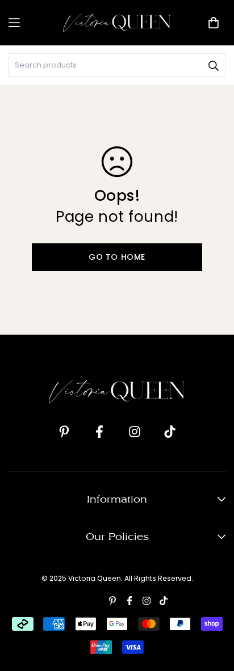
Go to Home (117, 257)
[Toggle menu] (31, 23)
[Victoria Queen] (117, 22)
